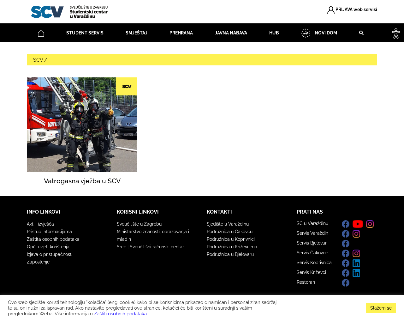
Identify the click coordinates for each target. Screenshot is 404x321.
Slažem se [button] (381, 308)
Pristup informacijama (49, 231)
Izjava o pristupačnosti (50, 254)
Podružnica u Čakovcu (229, 231)
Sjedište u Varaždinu (228, 224)
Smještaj (136, 32)
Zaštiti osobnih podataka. (121, 313)
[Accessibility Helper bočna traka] (396, 32)
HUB (274, 32)
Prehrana (181, 32)
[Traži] (359, 32)
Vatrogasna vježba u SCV (82, 181)
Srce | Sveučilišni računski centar (150, 246)
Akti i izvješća (40, 224)
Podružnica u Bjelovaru (230, 254)
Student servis (85, 32)
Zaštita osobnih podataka (53, 239)
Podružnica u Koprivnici (231, 239)
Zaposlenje (38, 261)
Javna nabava (231, 32)
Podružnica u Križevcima (232, 246)
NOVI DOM (325, 32)
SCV (38, 60)
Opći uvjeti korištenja (48, 246)
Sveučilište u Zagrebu (139, 224)
